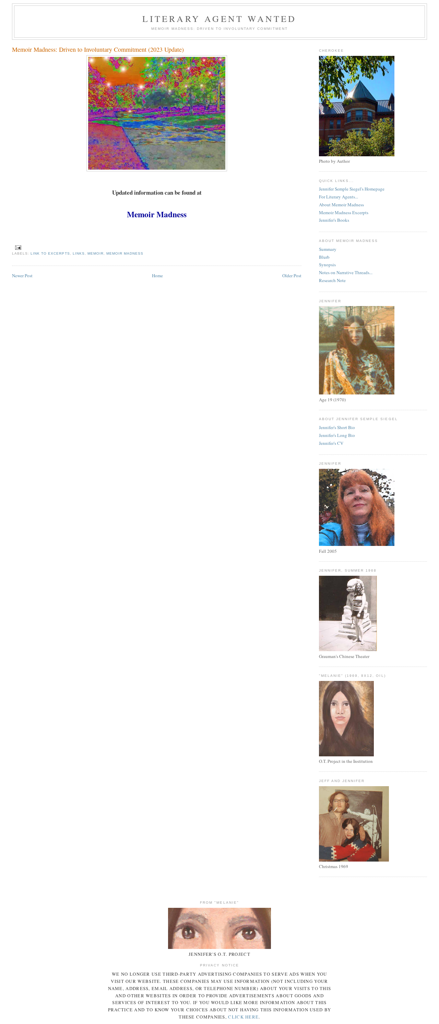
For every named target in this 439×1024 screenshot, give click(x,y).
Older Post (291, 275)
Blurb (324, 257)
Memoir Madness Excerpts (343, 212)
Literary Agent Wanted (219, 18)
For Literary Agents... (338, 197)
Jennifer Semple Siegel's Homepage (351, 189)
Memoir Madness (124, 253)
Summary (327, 249)
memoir (95, 253)
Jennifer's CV (331, 443)
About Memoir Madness (341, 205)
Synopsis (327, 264)
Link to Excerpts (50, 253)
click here (243, 1017)
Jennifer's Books (334, 220)
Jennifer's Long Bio (337, 435)
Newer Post (22, 275)
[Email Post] (18, 247)
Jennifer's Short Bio (337, 427)
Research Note (332, 280)
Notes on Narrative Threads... (345, 272)
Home (157, 275)
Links (79, 253)
